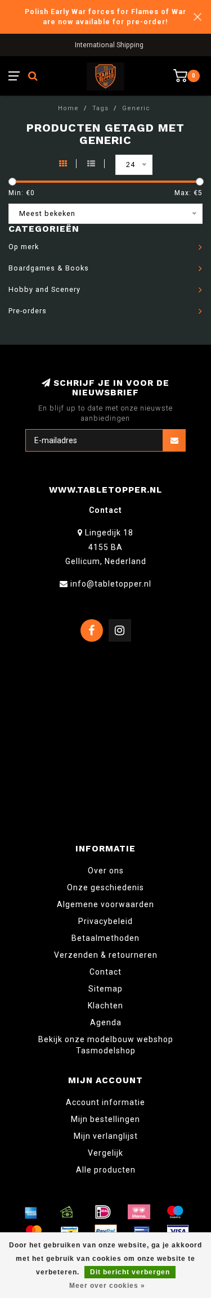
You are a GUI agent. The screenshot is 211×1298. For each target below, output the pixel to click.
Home (68, 108)
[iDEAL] (103, 1212)
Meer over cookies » (107, 1286)
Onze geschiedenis (105, 887)
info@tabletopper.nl (110, 583)
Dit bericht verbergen (130, 1272)
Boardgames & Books (48, 268)
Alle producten (106, 1169)
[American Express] (31, 1212)
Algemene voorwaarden (105, 904)
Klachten (105, 1005)
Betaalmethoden (105, 938)
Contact (105, 971)
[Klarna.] (139, 1212)
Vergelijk (105, 1152)
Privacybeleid (105, 921)
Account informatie (105, 1102)
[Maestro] (175, 1212)
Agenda (106, 1022)
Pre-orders (27, 311)
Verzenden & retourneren (106, 954)
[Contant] (67, 1212)
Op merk (23, 246)
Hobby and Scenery (44, 289)
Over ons (106, 870)
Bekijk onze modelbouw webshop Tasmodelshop (105, 1045)
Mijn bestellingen (105, 1119)
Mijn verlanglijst (106, 1136)
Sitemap (105, 988)
